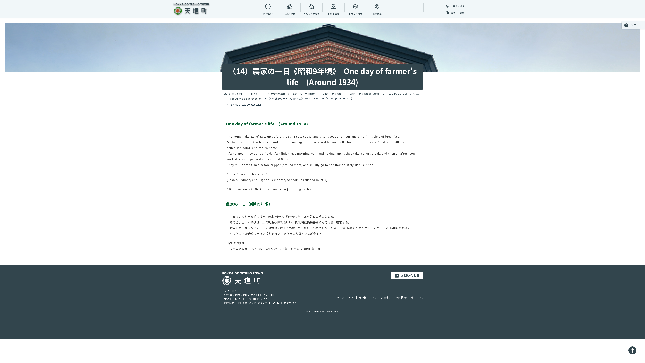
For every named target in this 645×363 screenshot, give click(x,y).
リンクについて (345, 297)
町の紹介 (256, 94)
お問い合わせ (410, 275)
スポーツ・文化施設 (304, 94)
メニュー (636, 25)
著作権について (367, 297)
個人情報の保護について (409, 297)
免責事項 (386, 297)
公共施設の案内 (276, 94)
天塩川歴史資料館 (332, 94)
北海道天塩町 (236, 94)
